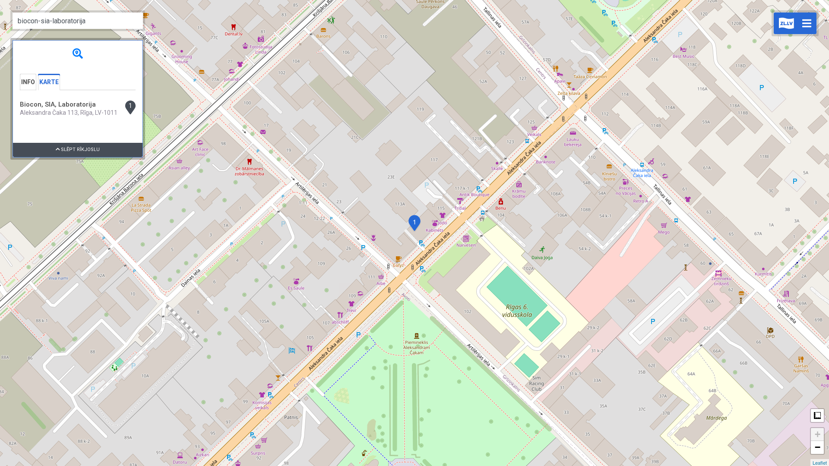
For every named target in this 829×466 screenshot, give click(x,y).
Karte (49, 82)
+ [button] (817, 434)
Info (28, 82)
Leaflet (820, 462)
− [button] (817, 447)
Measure (817, 415)
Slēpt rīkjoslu (80, 149)
